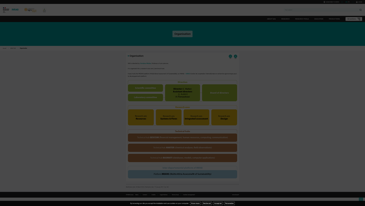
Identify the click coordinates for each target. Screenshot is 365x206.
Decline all (207, 203)
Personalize (229, 203)
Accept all (218, 203)
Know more (195, 203)
